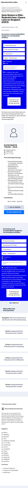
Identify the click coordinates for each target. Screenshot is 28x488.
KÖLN (4, 438)
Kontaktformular (9, 468)
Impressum (6, 472)
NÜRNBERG (6, 459)
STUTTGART (6, 443)
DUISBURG (6, 461)
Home (3, 7)
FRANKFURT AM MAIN (9, 441)
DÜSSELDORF (7, 445)
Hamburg (6, 434)
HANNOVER (6, 457)
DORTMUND (6, 449)
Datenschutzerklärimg (10, 470)
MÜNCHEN (6, 436)
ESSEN (5, 451)
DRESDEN (6, 455)
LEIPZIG (5, 447)
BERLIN (5, 432)
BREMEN (5, 453)
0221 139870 (10, 154)
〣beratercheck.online (9, 2)
